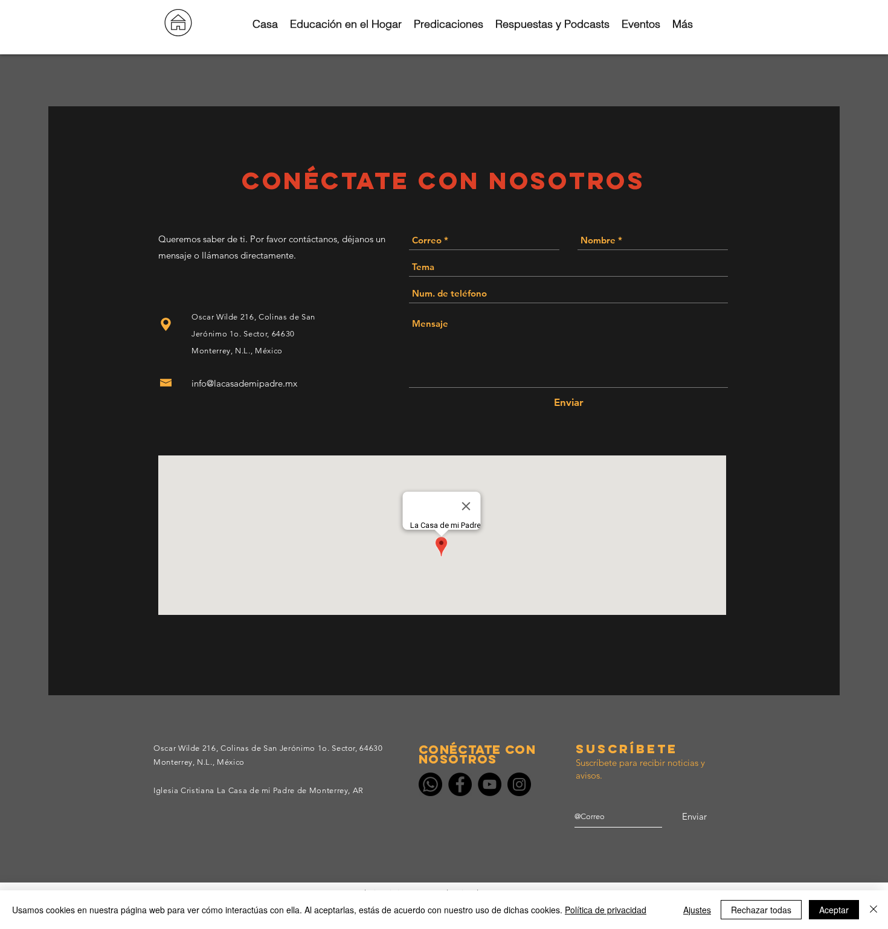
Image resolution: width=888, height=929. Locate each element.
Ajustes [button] (697, 910)
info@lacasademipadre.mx (244, 383)
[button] (416, 31)
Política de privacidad (605, 910)
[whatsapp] (430, 784)
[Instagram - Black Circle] (519, 784)
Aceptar (834, 910)
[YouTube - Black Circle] (489, 784)
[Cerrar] (873, 909)
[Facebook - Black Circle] (460, 784)
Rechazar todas (761, 910)
